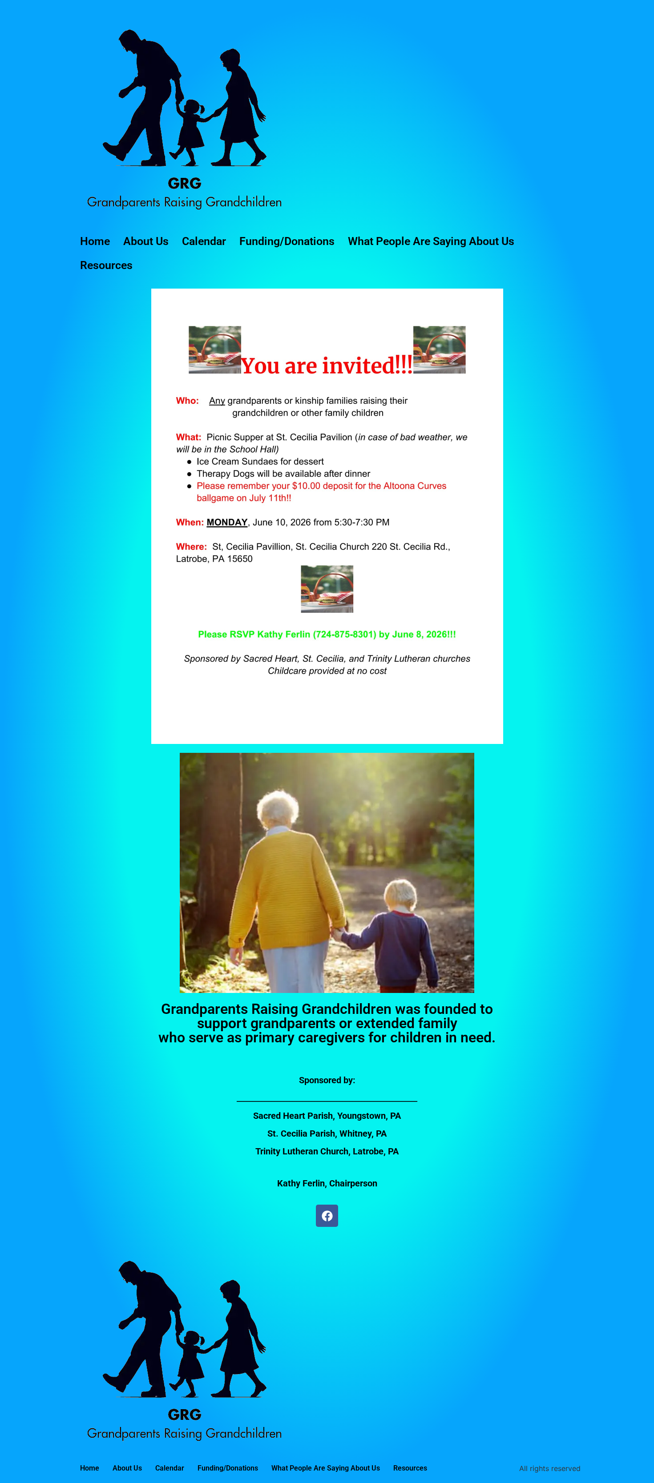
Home (95, 241)
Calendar (204, 241)
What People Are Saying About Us (431, 241)
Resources (106, 265)
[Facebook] (327, 1216)
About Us (146, 241)
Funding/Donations (287, 241)
